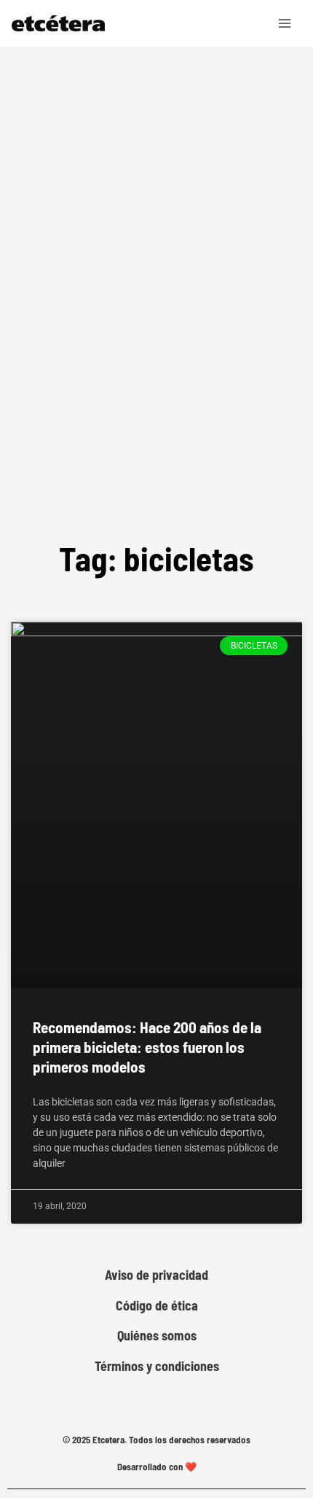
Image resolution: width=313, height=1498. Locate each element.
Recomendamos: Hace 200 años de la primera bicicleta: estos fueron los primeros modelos (147, 1047)
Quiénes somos (157, 1335)
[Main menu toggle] (285, 23)
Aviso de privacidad (156, 1275)
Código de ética (157, 1305)
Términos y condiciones (157, 1366)
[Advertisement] (156, 335)
